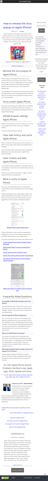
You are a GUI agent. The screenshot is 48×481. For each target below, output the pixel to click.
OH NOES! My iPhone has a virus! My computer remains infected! (16, 259)
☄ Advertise (36, 478)
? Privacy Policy (28, 478)
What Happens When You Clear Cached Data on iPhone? (16, 248)
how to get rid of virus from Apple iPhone (17, 424)
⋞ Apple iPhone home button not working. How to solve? (15, 408)
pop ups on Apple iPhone (17, 417)
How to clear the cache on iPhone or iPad (15, 252)
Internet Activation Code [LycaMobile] (41, 124)
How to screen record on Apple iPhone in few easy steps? (41, 115)
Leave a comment (17, 470)
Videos (13, 478)
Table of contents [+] (17, 66)
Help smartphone (25, 1)
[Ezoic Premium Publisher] (5, 478)
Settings (21, 31)
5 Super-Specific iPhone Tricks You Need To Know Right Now (17, 243)
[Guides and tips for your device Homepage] (1, 1)
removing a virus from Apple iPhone (17, 421)
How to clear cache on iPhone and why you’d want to (18, 255)
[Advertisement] (24, 12)
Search (41, 30)
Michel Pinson (28, 383)
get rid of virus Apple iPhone (17, 427)
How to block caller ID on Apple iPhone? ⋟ (22, 413)
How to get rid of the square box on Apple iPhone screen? (41, 95)
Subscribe (41, 79)
